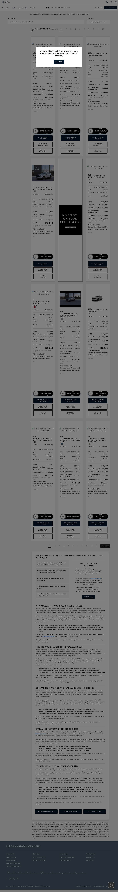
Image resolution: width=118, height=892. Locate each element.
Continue (59, 61)
